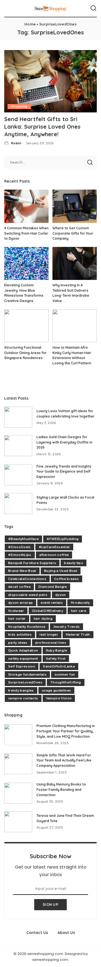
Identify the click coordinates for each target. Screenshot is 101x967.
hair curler (17, 619)
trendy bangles (21, 690)
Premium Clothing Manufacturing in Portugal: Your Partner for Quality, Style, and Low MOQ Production (65, 731)
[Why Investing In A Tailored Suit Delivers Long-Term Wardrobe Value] (74, 263)
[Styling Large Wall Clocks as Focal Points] (18, 503)
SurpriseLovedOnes (25, 682)
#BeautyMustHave (23, 539)
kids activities (20, 634)
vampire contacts (23, 698)
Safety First (56, 659)
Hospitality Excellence (26, 627)
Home (30, 24)
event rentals (52, 603)
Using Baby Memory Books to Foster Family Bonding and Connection (61, 789)
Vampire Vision (59, 698)
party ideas (17, 643)
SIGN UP (50, 904)
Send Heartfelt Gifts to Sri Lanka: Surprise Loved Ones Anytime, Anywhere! (42, 126)
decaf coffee (19, 587)
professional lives (50, 643)
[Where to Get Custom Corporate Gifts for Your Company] (74, 206)
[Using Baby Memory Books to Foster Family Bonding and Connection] (18, 793)
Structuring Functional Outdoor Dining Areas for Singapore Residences (25, 352)
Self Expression (21, 666)
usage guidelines (56, 690)
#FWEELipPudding (63, 539)
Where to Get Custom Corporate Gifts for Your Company (72, 233)
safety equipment (23, 659)
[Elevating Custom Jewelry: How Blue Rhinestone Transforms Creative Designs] (26, 263)
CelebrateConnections (27, 579)
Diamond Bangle (52, 587)
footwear (16, 611)
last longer (49, 634)
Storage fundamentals (27, 674)
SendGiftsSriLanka (59, 666)
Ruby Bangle (56, 650)
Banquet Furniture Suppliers (32, 563)
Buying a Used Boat (60, 571)
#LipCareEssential (54, 547)
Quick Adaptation (23, 650)
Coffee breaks (66, 579)
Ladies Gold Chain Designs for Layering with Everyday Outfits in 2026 (64, 442)
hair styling (43, 619)
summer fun (64, 674)
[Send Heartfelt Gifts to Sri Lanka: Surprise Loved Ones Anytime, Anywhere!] (50, 81)
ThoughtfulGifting (65, 682)
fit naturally (80, 603)
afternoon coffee (54, 555)
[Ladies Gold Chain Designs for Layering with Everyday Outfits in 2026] (18, 445)
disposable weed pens (27, 595)
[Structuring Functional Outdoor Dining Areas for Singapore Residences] (26, 326)
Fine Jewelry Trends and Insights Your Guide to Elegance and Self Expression (63, 471)
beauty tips (73, 563)
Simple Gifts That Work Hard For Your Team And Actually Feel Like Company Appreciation (63, 760)
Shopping (19, 106)
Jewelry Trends (66, 627)
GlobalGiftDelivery (47, 611)
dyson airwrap (20, 603)
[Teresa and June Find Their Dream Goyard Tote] (18, 821)
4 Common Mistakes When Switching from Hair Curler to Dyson (26, 233)
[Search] (93, 8)
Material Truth (78, 634)
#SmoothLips (19, 555)
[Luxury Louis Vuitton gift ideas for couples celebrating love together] (18, 417)
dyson (60, 595)
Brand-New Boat (22, 571)
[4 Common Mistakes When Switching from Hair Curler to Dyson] (26, 206)
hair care (78, 611)
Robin (16, 143)
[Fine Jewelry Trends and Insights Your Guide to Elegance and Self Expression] (18, 474)
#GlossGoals (19, 547)
